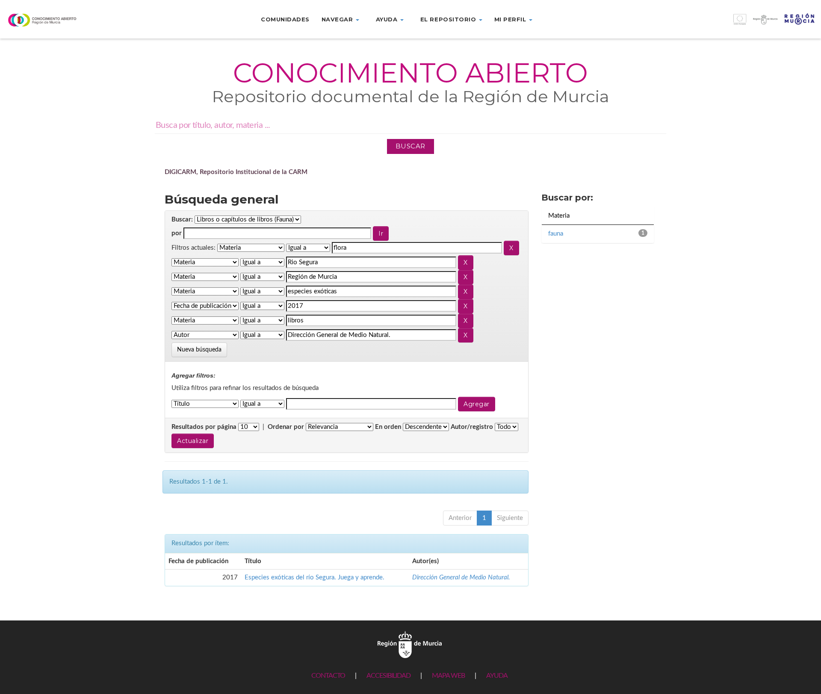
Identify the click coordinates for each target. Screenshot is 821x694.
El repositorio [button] (449, 19)
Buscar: (182, 219)
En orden (388, 427)
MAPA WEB (448, 675)
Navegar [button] (338, 19)
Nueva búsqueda (199, 350)
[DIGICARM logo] (68, 20)
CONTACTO (328, 675)
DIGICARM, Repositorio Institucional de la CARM (236, 172)
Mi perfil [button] (511, 19)
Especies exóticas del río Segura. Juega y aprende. (314, 577)
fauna (555, 233)
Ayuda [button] (387, 19)
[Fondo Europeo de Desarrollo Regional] (718, 23)
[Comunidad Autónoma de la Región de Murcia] (410, 644)
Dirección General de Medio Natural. (461, 577)
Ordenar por (286, 427)
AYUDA (497, 675)
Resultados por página (203, 427)
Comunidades (285, 19)
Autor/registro (472, 427)
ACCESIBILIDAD (388, 675)
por (176, 233)
